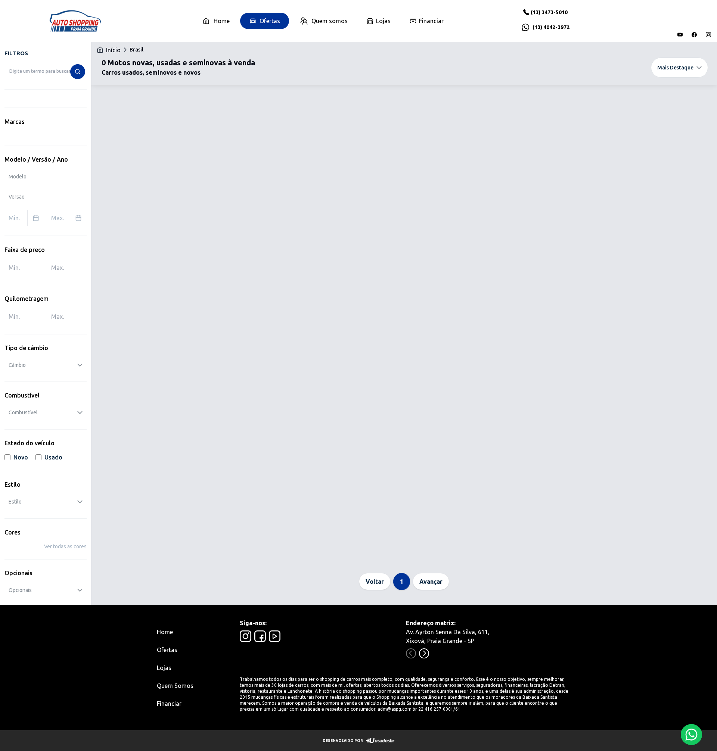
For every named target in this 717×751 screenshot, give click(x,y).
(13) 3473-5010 (549, 12)
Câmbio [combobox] (17, 365)
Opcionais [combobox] (20, 590)
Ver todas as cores (65, 546)
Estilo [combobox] (15, 502)
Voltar (375, 581)
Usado (53, 457)
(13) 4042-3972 (551, 27)
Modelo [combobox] (18, 177)
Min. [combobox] (14, 218)
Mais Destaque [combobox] (675, 68)
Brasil (136, 50)
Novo (20, 457)
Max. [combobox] (57, 218)
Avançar (431, 581)
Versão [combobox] (17, 197)
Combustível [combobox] (23, 412)
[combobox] (45, 71)
